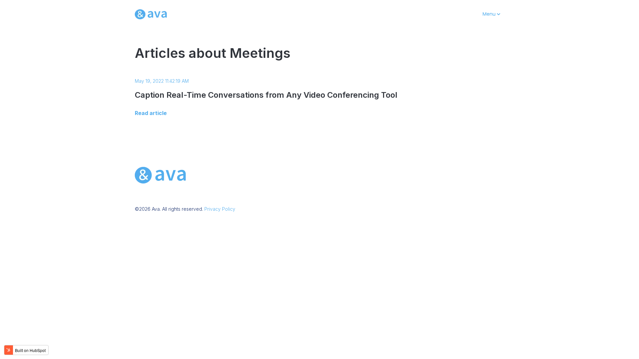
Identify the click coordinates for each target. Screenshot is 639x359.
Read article (151, 113)
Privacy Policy (219, 209)
